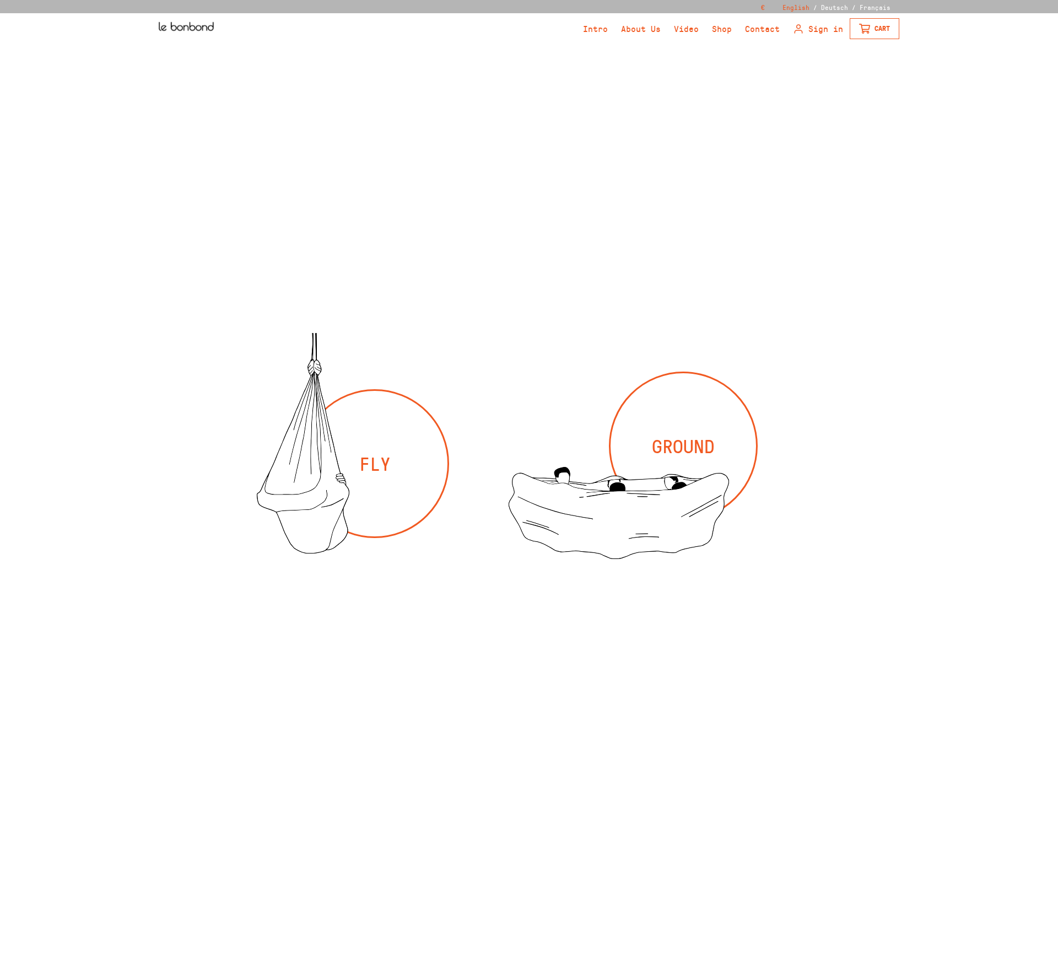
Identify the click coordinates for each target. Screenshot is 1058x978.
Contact (762, 28)
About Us (641, 28)
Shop (722, 28)
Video (686, 28)
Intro (595, 28)
